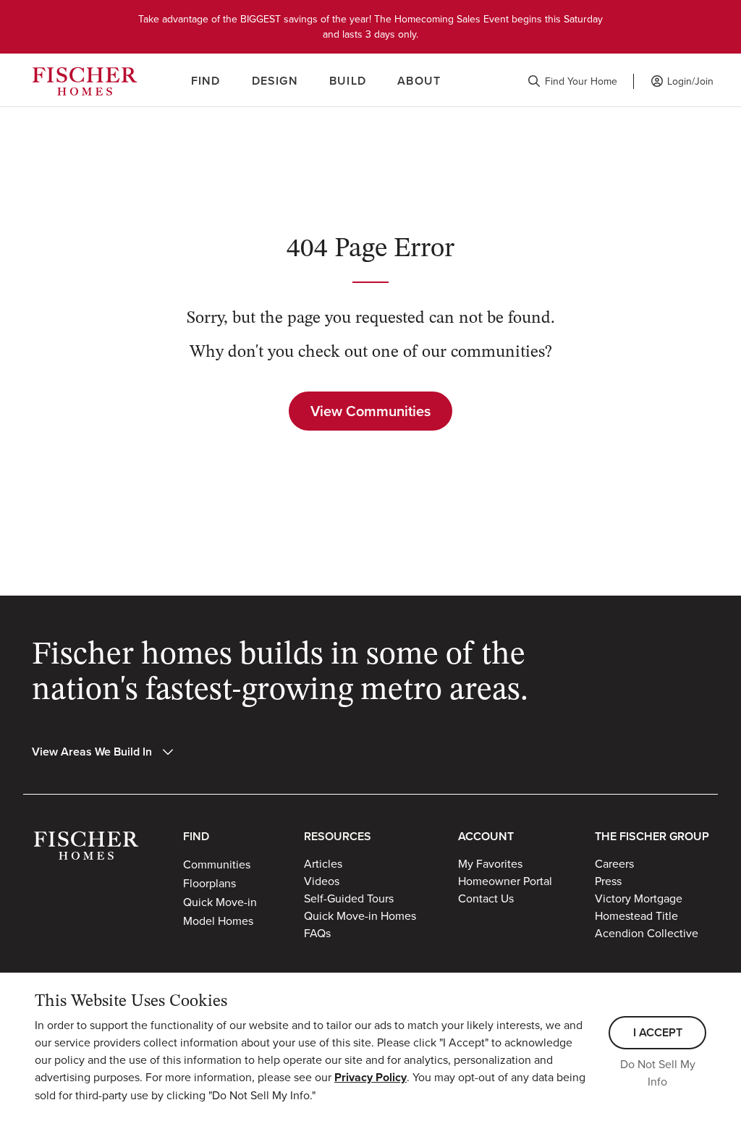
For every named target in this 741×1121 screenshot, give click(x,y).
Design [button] (275, 80)
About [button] (419, 80)
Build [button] (347, 80)
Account (486, 836)
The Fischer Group (652, 836)
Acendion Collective (646, 933)
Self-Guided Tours (349, 898)
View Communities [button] (370, 410)
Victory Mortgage (638, 898)
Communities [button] (216, 864)
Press (608, 881)
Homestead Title (636, 915)
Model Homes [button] (218, 920)
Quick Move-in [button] (220, 902)
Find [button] (206, 80)
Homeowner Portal (505, 881)
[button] (572, 81)
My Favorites (490, 863)
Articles (323, 863)
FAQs (317, 933)
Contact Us (486, 898)
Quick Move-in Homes (360, 915)
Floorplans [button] (209, 883)
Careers (614, 863)
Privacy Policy (370, 1077)
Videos (321, 881)
